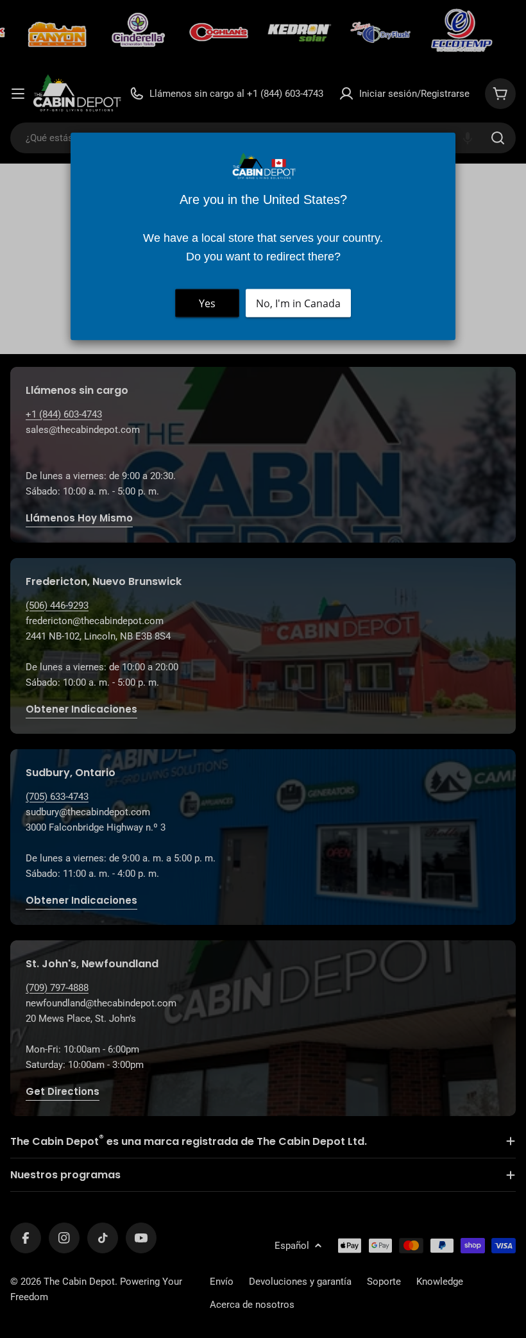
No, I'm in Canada (298, 303)
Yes (207, 303)
